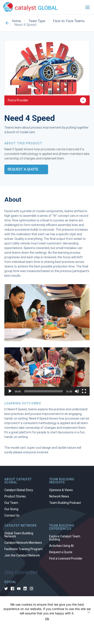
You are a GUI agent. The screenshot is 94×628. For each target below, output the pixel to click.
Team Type (37, 21)
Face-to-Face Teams (69, 21)
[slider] (43, 391)
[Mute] (77, 391)
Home (16, 21)
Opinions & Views (61, 490)
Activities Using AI (61, 545)
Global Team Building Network (18, 535)
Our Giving (11, 509)
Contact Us (11, 515)
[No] (88, 612)
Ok (47, 619)
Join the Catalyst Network (22, 555)
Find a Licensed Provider (65, 558)
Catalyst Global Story (18, 490)
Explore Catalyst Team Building (64, 538)
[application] (47, 371)
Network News (59, 496)
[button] (47, 371)
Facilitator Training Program (23, 549)
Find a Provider (18, 100)
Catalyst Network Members (23, 542)
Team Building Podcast (65, 502)
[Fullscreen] (84, 391)
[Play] (10, 391)
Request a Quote (23, 169)
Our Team (11, 502)
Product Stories (15, 496)
